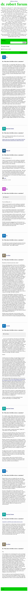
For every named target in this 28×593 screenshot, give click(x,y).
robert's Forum (6, 46)
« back (2, 589)
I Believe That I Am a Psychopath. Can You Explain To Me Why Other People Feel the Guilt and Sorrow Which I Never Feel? (13, 140)
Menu (4, 40)
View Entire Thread (23, 52)
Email (5, 178)
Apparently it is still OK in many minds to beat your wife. (12, 521)
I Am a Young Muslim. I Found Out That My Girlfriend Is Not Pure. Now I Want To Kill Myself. (13, 380)
